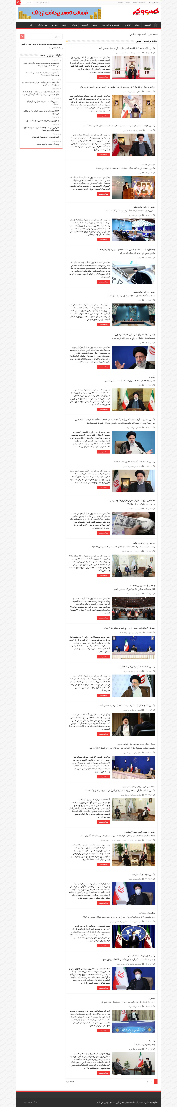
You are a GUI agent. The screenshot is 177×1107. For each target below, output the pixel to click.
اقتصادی (148, 25)
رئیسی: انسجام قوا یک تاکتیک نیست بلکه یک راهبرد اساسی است (127, 705)
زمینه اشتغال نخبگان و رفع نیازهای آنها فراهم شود (133, 338)
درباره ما (128, 2)
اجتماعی (84, 25)
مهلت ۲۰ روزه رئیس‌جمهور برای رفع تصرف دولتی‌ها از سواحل (129, 628)
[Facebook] (46, 3)
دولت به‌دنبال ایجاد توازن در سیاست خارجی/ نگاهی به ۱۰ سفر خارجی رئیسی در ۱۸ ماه (117, 87)
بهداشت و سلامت (135, 964)
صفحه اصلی (155, 25)
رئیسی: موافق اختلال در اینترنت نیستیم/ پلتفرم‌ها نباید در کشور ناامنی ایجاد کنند (119, 126)
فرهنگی (74, 25)
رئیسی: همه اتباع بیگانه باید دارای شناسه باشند (134, 462)
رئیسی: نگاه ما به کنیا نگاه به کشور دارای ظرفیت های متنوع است (126, 48)
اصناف (137, 25)
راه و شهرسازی (133, 632)
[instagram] (41, 3)
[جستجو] (18, 2)
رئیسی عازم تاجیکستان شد (143, 874)
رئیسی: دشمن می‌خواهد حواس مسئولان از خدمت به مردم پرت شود (125, 168)
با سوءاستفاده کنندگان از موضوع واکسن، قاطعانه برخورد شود (128, 959)
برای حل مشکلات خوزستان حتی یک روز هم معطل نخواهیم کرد (128, 1002)
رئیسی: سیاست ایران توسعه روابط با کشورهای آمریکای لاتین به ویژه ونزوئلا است (120, 790)
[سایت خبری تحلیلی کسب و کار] (145, 11)
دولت (140, 173)
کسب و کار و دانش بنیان (110, 25)
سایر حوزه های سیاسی (117, 840)
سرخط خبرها (125, 53)
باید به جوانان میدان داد (144, 1044)
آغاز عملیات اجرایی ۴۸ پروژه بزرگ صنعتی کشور (134, 589)
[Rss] (48, 3)
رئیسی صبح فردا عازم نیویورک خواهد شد (137, 253)
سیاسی (94, 25)
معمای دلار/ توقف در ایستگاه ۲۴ (141, 504)
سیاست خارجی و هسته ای (123, 921)
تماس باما (120, 2)
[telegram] (37, 3)
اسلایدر (139, 53)
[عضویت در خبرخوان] (67, 41)
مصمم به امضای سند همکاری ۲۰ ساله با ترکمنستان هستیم (130, 381)
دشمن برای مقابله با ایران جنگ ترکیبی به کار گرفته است (130, 211)
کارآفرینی (127, 25)
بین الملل (133, 53)
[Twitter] (43, 3)
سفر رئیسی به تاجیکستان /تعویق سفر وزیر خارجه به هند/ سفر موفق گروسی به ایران (119, 917)
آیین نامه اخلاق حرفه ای (139, 2)
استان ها (55, 25)
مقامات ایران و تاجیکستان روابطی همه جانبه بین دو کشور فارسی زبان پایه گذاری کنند (117, 836)
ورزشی (64, 25)
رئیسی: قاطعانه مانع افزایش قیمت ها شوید (136, 667)
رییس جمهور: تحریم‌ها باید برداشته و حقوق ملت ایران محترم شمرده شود (123, 547)
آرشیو (31, 25)
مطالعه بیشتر (103, 77)
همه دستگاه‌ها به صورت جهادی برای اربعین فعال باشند (131, 296)
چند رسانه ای (43, 25)
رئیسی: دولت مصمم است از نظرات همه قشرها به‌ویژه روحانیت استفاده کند (122, 748)
